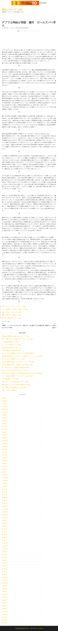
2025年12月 (5, 406)
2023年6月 (4, 492)
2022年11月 (5, 512)
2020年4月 (4, 600)
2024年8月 (4, 452)
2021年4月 (4, 566)
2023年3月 (4, 500)
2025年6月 (4, 423)
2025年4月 (4, 429)
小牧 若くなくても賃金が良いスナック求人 (15, 382)
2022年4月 (4, 532)
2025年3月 (4, 432)
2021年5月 (4, 563)
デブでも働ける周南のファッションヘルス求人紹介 (17, 376)
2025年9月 (4, 415)
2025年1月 (4, 438)
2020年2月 (4, 606)
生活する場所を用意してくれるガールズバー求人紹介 (18, 362)
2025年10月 (5, 412)
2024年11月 (5, 443)
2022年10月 (5, 515)
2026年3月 (4, 398)
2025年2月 (4, 435)
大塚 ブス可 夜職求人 (9, 390)
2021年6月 (4, 560)
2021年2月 (4, 572)
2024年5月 (4, 461)
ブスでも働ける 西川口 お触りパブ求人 (15, 309)
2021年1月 (4, 574)
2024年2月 (4, 469)
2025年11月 (5, 409)
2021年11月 (5, 546)
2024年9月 (4, 449)
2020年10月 (5, 583)
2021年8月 (4, 554)
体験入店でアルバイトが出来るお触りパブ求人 (16, 384)
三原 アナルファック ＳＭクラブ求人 (14, 306)
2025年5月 (4, 426)
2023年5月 (4, 495)
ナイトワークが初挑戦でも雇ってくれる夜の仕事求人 (18, 353)
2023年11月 (5, 478)
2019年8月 (4, 620)
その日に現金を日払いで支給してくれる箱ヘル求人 (17, 364)
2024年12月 (5, 441)
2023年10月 (5, 480)
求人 (9, 321)
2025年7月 (4, 421)
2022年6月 (4, 526)
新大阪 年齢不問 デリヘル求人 (12, 318)
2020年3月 (4, 603)
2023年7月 (4, 489)
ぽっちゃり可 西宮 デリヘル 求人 (12, 345)
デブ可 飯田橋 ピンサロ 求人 (10, 379)
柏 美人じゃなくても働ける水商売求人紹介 (15, 367)
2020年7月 (4, 591)
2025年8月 (4, 418)
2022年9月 (4, 517)
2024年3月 (4, 466)
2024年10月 (5, 446)
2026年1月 (4, 404)
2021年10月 (5, 549)
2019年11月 (5, 611)
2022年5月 (4, 529)
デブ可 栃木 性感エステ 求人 (10, 342)
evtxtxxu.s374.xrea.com (24, 28)
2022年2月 (4, 537)
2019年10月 (5, 614)
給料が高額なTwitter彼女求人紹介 (11, 350)
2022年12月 (5, 509)
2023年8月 (4, 486)
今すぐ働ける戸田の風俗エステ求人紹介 (14, 387)
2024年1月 (4, 472)
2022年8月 (4, 520)
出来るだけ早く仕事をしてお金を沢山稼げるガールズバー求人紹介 (22, 373)
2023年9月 (4, 483)
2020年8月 (4, 589)
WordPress (27, 628)
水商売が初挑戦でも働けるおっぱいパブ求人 (15, 336)
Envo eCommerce (39, 628)
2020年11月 (5, 580)
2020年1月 (4, 609)
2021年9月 (4, 552)
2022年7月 (4, 523)
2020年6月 (4, 594)
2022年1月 (4, 540)
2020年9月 (4, 586)
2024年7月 (4, 455)
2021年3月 (4, 569)
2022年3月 (4, 534)
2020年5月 (4, 597)
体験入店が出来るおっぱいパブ (11, 347)
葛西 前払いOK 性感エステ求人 (12, 315)
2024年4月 (4, 463)
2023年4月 (4, 498)
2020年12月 (5, 577)
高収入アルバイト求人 (12, 9)
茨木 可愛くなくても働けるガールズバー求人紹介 (17, 339)
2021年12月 (5, 543)
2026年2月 (4, 401)
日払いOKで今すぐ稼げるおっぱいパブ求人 (15, 370)
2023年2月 (4, 503)
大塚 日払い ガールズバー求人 (12, 312)
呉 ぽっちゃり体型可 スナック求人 (13, 359)
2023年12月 (5, 475)
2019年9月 (4, 617)
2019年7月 (4, 623)
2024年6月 (4, 458)
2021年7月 (4, 557)
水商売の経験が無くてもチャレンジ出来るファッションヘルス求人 (22, 356)
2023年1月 (4, 506)
